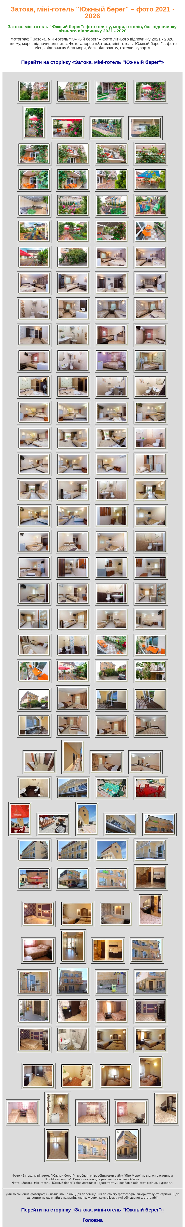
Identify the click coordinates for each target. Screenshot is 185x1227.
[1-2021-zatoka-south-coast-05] (34, 140)
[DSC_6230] (145, 774)
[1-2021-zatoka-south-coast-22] (73, 243)
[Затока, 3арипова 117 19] (73, 1053)
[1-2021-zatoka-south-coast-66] (73, 528)
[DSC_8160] (73, 891)
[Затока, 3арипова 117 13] (150, 996)
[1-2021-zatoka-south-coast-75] (112, 579)
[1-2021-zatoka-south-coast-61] (34, 502)
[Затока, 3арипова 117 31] (57, 1162)
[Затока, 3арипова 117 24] (116, 1089)
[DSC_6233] (73, 800)
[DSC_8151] (73, 862)
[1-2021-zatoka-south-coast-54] (73, 450)
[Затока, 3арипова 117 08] (108, 963)
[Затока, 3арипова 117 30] (166, 1126)
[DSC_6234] (112, 800)
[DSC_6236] (20, 836)
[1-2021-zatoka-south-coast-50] (73, 424)
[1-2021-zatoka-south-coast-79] (112, 605)
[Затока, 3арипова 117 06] (38, 963)
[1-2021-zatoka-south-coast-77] (34, 605)
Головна (93, 1220)
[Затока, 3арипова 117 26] (23, 1126)
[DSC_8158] (34, 891)
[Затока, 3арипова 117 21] (150, 1053)
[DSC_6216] (73, 737)
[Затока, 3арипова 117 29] (131, 1126)
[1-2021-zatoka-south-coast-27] (112, 269)
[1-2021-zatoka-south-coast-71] (112, 554)
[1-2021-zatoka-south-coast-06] (68, 140)
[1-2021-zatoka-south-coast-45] (34, 398)
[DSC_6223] (73, 774)
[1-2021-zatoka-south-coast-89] (34, 683)
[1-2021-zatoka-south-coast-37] (34, 347)
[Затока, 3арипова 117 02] (38, 927)
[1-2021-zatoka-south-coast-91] (112, 683)
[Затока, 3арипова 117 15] (73, 1024)
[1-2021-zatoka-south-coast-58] (73, 476)
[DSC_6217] (112, 737)
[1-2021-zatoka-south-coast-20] (150, 217)
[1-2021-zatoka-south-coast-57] (34, 476)
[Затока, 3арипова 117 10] (34, 996)
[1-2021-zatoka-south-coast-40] (150, 347)
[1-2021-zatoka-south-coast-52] (150, 424)
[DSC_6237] (53, 836)
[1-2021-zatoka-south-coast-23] (112, 243)
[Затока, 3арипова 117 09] (147, 963)
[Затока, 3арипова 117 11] (73, 996)
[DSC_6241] (159, 836)
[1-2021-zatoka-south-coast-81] (34, 631)
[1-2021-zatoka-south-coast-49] (34, 424)
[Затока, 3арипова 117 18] (34, 1053)
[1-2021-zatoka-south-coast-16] (150, 191)
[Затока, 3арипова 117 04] (116, 927)
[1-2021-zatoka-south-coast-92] (150, 683)
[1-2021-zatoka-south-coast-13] (34, 191)
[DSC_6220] (39, 774)
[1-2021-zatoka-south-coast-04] (150, 103)
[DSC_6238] (87, 836)
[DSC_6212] (112, 711)
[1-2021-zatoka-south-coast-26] (73, 269)
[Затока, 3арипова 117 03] (77, 927)
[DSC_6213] (150, 711)
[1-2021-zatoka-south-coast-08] (145, 140)
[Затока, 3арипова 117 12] (112, 996)
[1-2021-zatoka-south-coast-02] (73, 103)
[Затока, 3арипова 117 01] (150, 891)
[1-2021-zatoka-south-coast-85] (34, 657)
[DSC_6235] (150, 800)
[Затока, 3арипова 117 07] (73, 963)
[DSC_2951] (73, 711)
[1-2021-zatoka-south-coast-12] (150, 166)
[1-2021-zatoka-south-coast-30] (73, 295)
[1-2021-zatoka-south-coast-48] (150, 398)
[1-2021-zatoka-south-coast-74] (73, 579)
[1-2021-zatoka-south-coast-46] (73, 398)
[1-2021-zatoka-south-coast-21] (34, 243)
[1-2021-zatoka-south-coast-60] (150, 476)
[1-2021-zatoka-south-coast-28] (150, 269)
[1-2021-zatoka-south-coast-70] (73, 554)
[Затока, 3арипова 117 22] (38, 1089)
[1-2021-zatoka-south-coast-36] (150, 321)
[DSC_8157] (150, 862)
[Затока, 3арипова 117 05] (150, 927)
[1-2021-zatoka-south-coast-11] (112, 166)
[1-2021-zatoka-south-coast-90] (73, 683)
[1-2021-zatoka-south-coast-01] (34, 103)
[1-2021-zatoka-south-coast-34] (73, 321)
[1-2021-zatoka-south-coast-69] (34, 554)
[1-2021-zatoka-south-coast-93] (34, 711)
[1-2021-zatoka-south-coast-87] (112, 657)
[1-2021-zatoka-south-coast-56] (150, 450)
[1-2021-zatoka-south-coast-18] (73, 217)
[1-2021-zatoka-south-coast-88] (150, 657)
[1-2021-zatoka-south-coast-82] (73, 631)
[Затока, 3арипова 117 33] (127, 1162)
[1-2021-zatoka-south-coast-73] (34, 579)
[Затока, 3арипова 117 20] (112, 1053)
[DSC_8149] (34, 862)
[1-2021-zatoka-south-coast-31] (112, 295)
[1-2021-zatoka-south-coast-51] (112, 424)
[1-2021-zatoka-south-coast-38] (73, 347)
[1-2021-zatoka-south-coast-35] (112, 321)
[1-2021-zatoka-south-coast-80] (150, 605)
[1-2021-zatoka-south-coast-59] (112, 476)
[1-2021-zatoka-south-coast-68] (150, 528)
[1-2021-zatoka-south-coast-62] (73, 502)
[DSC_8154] (112, 862)
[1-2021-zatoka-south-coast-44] (150, 373)
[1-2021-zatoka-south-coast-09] (34, 166)
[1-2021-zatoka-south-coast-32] (150, 295)
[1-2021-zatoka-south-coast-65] (34, 528)
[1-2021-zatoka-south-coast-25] (34, 269)
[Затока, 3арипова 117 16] (112, 1024)
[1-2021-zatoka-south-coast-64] (150, 502)
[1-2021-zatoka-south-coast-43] (112, 373)
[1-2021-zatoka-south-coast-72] (150, 554)
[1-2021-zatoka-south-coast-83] (112, 631)
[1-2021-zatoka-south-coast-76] (150, 579)
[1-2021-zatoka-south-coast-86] (73, 657)
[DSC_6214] (34, 737)
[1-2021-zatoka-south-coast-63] (112, 502)
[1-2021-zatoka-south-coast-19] (112, 217)
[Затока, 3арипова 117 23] (77, 1089)
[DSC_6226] (106, 774)
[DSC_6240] (120, 836)
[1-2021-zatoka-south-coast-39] (112, 347)
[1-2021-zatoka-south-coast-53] (34, 450)
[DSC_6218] (150, 737)
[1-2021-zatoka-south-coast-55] (112, 450)
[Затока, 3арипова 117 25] (150, 1089)
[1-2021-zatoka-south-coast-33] (34, 321)
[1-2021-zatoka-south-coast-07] (106, 140)
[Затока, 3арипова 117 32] (92, 1162)
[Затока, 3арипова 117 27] (57, 1126)
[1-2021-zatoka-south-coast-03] (112, 103)
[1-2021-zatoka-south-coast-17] (34, 217)
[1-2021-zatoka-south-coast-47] (112, 398)
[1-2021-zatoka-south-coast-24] (150, 243)
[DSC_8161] (112, 891)
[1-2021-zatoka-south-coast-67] (112, 528)
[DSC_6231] (34, 800)
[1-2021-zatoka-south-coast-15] (112, 191)
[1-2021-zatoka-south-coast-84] (150, 631)
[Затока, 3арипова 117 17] (150, 1024)
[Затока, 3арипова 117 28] (92, 1126)
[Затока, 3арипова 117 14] (34, 1024)
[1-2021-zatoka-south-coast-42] (73, 373)
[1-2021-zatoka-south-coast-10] (73, 166)
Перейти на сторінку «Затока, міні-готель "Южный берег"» (92, 62)
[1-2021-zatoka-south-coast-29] (34, 295)
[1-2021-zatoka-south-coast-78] (73, 605)
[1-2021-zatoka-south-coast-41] (34, 373)
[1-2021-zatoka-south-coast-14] (73, 191)
